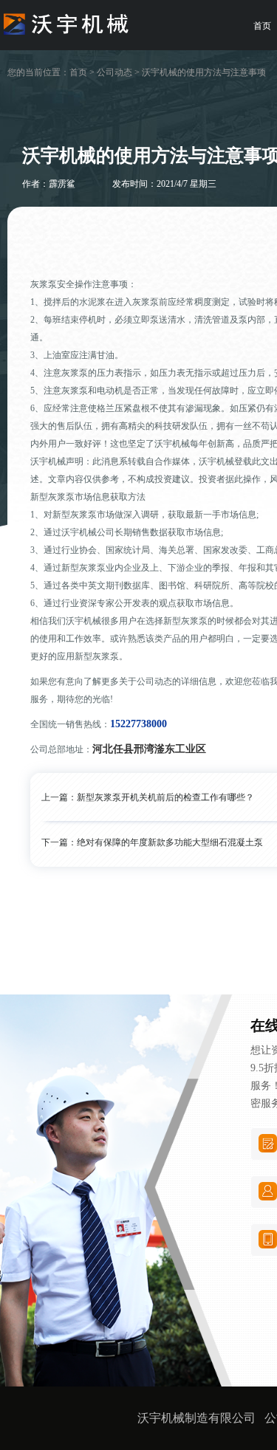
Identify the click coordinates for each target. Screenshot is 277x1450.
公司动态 (114, 72)
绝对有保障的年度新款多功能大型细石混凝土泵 (170, 842)
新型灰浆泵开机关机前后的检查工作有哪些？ (165, 797)
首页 (78, 72)
